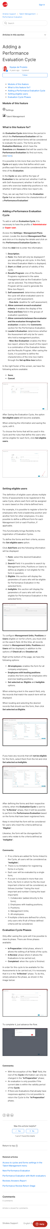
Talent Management (27, 14)
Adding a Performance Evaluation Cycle (26, 90)
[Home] (5, 6)
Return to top (9, 1145)
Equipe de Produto (18, 67)
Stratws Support (9, 14)
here (9, 155)
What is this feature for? (19, 87)
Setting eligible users (18, 94)
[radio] (18, 1131)
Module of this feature (18, 84)
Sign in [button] (42, 4)
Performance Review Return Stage (19, 1186)
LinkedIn (12, 1115)
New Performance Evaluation (16, 1170)
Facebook (4, 1115)
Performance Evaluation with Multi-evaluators (24, 1175)
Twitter (8, 1115)
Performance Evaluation (12, 17)
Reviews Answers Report (14, 1180)
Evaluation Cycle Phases (19, 97)
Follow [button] (25, 75)
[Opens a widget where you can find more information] (40, 1224)
